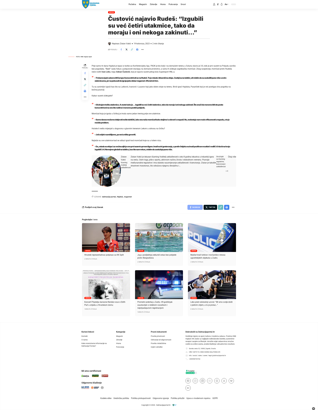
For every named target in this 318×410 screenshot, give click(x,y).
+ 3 (227, 171)
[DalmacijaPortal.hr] (90, 4)
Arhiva (111, 12)
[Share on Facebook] (121, 49)
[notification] (221, 4)
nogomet (128, 197)
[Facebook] (218, 4)
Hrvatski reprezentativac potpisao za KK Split (104, 255)
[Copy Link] (131, 49)
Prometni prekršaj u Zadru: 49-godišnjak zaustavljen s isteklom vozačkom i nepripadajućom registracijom (154, 305)
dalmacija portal (109, 197)
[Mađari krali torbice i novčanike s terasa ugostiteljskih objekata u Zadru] (212, 237)
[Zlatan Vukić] (106, 171)
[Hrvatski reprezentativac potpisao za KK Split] (106, 237)
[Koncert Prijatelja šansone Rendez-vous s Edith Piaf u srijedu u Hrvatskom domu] (106, 284)
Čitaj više (232, 157)
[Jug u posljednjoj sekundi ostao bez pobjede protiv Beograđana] (159, 237)
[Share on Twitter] (126, 49)
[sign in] (214, 4)
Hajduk (120, 197)
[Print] (137, 49)
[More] (142, 49)
